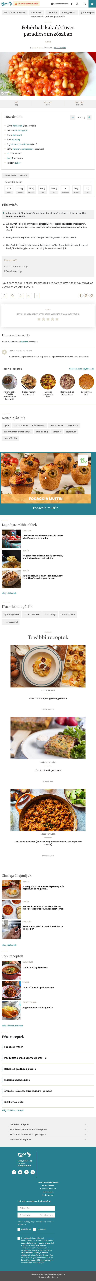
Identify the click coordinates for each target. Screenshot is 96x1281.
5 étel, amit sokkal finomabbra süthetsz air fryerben (42, 927)
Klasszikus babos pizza (17, 1079)
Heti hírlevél (41, 1229)
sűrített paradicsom (21, 144)
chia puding (42, 431)
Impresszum (48, 1192)
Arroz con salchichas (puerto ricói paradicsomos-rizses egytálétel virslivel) (48, 843)
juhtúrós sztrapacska (15, 12)
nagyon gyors (10, 175)
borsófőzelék (10, 438)
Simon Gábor (48, 781)
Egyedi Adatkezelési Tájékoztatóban (36, 1260)
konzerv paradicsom (23, 149)
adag (82, 117)
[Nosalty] (6, 4)
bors (9, 158)
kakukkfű (17, 135)
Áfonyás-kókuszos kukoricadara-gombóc (28, 1091)
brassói (25, 982)
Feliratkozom (46, 1215)
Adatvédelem (48, 1185)
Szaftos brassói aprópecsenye (38, 987)
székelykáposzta (68, 614)
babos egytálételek (55, 16)
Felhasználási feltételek (48, 1182)
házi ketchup (38, 425)
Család (25, 551)
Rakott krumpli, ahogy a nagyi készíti (48, 698)
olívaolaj (16, 139)
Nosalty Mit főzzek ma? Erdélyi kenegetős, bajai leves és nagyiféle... (43, 887)
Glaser (48, 42)
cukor (17, 162)
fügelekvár (72, 425)
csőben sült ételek (32, 614)
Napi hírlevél (26, 1229)
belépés (24, 342)
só (8, 153)
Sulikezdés (26, 531)
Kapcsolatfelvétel (48, 1189)
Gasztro (26, 881)
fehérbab (17, 125)
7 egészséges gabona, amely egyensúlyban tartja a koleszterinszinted (43, 557)
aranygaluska (69, 12)
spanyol (23, 175)
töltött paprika (29, 1002)
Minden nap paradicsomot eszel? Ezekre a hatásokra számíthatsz (42, 537)
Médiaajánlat (48, 1195)
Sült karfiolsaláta (14, 1102)
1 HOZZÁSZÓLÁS (60, 48)
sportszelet (36, 12)
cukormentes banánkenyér (17, 431)
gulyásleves (27, 962)
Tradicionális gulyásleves (35, 967)
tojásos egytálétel (11, 614)
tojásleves (71, 431)
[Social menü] (72, 4)
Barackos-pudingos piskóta (20, 1068)
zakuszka (52, 12)
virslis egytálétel (11, 622)
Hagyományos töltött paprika (37, 1007)
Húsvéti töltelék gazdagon (48, 770)
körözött (56, 431)
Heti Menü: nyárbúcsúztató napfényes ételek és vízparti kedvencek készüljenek (42, 907)
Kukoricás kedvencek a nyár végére (28, 1134)
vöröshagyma (21, 130)
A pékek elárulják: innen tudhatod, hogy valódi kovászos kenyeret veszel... (42, 577)
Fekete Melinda (48, 709)
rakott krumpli (50, 614)
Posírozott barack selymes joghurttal (25, 1057)
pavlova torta (21, 425)
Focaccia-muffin (13, 1046)
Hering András (48, 855)
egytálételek (37, 16)
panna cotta (56, 425)
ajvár (6, 425)
